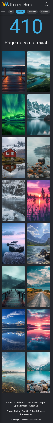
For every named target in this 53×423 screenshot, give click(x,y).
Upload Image (20, 405)
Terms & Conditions (15, 402)
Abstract (32, 12)
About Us (33, 405)
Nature (20, 12)
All (11, 12)
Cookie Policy (29, 411)
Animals (44, 12)
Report (43, 402)
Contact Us (32, 402)
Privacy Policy (13, 411)
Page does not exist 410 (17, 4)
